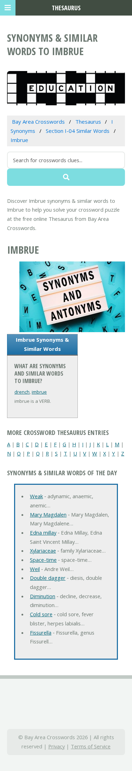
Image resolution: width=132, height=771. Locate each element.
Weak (36, 496)
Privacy (56, 746)
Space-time (43, 559)
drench (22, 392)
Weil (35, 568)
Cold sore (41, 614)
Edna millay (43, 532)
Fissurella (40, 632)
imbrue (39, 392)
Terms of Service (91, 746)
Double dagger (47, 577)
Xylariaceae (43, 550)
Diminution (42, 596)
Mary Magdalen (48, 514)
